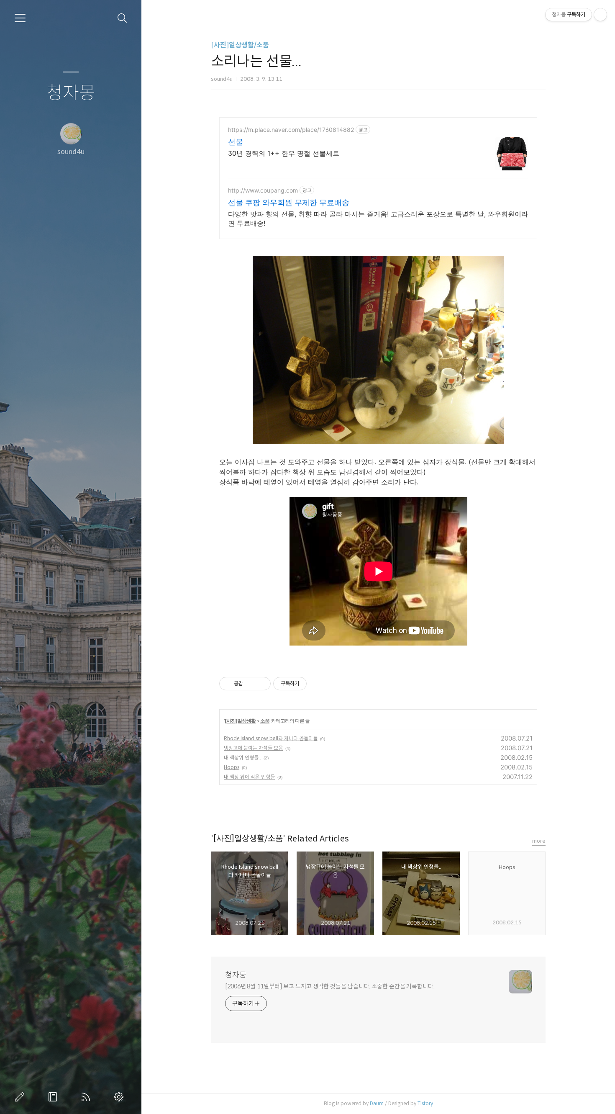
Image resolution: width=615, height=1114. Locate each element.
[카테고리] (20, 18)
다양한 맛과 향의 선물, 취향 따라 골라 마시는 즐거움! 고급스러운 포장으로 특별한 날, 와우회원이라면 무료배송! (378, 218)
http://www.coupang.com (263, 190)
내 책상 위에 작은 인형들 (249, 777)
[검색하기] (122, 18)
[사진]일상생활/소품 (240, 45)
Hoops (231, 767)
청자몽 (70, 93)
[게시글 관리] (261, 683)
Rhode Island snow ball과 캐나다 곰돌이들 (271, 738)
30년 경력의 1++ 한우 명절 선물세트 (283, 153)
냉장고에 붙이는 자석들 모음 (253, 748)
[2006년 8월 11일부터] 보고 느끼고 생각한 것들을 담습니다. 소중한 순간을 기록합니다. (330, 986)
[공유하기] (251, 683)
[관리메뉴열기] (600, 14)
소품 (264, 721)
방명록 (54, 1096)
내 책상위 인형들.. (242, 757)
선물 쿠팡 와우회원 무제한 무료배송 (288, 202)
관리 (120, 1096)
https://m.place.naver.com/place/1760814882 (291, 129)
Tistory (425, 1103)
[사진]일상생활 (240, 721)
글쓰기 (21, 1096)
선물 (235, 141)
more (539, 840)
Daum (377, 1103)
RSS (87, 1096)
